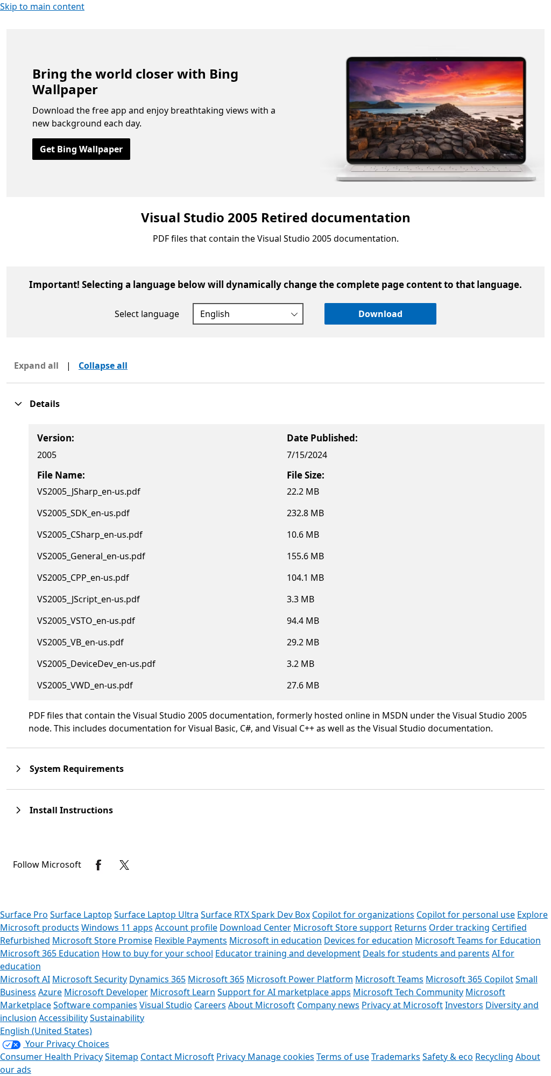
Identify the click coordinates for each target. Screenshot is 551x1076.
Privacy (232, 1057)
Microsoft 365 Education (50, 953)
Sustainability (117, 1018)
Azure (50, 992)
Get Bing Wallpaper (81, 149)
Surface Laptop (81, 914)
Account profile (186, 927)
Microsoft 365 (216, 979)
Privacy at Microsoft (402, 1005)
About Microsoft (261, 1005)
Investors (464, 1005)
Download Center (255, 927)
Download (380, 314)
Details (45, 404)
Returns (410, 927)
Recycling (494, 1057)
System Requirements (77, 769)
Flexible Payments (190, 940)
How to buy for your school (157, 953)
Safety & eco (447, 1057)
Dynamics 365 (157, 979)
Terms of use (342, 1057)
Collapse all (103, 365)
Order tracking (459, 927)
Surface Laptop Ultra (156, 914)
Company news (328, 1005)
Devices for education (368, 940)
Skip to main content (42, 6)
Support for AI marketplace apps (284, 992)
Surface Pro (24, 914)
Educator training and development (288, 953)
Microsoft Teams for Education (478, 940)
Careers (210, 1005)
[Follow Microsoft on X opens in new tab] (124, 865)
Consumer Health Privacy (51, 1057)
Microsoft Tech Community (408, 992)
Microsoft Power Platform (299, 979)
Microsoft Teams (389, 979)
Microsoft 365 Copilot (469, 979)
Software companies (95, 1005)
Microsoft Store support (342, 927)
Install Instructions (71, 810)
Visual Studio (165, 1005)
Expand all (36, 365)
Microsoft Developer (106, 992)
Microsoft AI (25, 979)
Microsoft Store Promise (102, 940)
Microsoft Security (89, 979)
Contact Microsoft (177, 1057)
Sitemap (121, 1057)
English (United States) (46, 1031)
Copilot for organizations (363, 914)
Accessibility (63, 1018)
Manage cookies (281, 1057)
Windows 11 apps (117, 927)
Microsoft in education (275, 940)
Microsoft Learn (182, 992)
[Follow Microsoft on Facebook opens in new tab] (98, 865)
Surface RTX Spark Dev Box (255, 914)
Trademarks (395, 1057)
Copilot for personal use (465, 914)
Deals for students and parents (426, 953)
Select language (147, 314)
